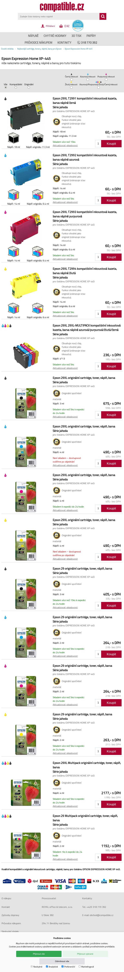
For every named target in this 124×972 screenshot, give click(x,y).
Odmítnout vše (62, 961)
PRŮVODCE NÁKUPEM (38, 42)
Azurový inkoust (87, 76)
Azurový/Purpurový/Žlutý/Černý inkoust (98, 84)
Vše (5, 84)
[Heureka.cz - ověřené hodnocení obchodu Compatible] (78, 30)
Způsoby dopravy (10, 915)
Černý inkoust (71, 76)
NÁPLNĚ (33, 35)
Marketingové (87, 966)
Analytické (53, 966)
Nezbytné (37, 966)
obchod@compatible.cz (101, 915)
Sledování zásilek (10, 931)
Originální (28, 84)
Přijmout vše (39, 954)
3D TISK (76, 35)
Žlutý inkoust (71, 84)
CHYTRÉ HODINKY (55, 35)
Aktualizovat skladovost (65, 145)
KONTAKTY (64, 42)
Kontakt (6, 907)
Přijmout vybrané (85, 954)
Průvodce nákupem (11, 923)
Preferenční (69, 966)
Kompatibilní (16, 84)
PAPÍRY (91, 35)
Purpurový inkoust (106, 76)
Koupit (111, 143)
